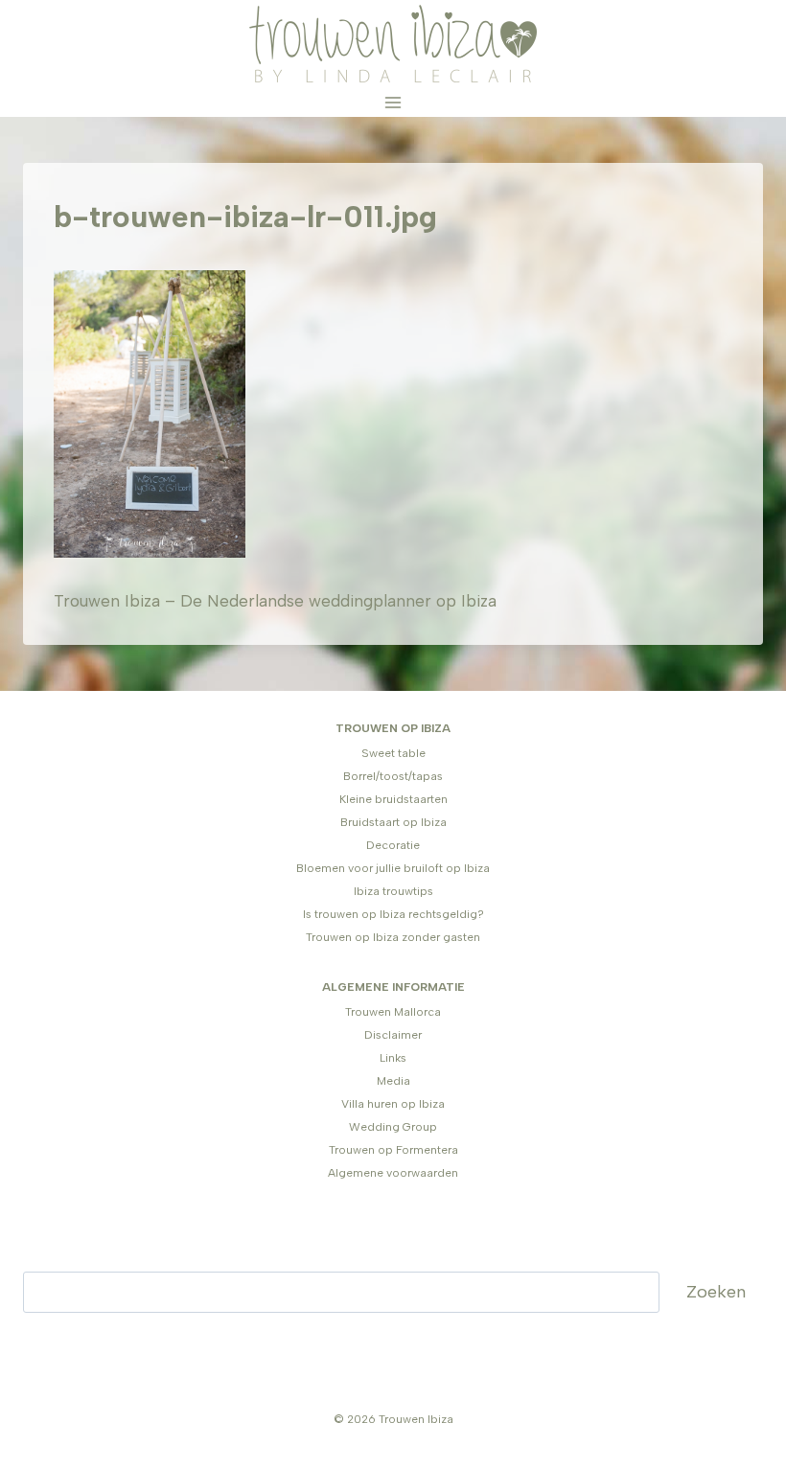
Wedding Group (393, 1127)
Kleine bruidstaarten (393, 799)
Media (393, 1081)
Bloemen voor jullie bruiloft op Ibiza (393, 868)
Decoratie (393, 845)
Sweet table (393, 753)
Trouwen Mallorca (393, 1012)
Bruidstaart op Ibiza (393, 822)
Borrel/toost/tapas (393, 776)
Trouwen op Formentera (393, 1150)
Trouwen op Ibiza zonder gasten (393, 937)
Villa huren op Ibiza (393, 1104)
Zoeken (716, 1291)
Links (393, 1058)
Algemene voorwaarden (393, 1173)
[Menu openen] (393, 102)
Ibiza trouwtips (393, 891)
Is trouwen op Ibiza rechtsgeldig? (393, 914)
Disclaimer (393, 1035)
